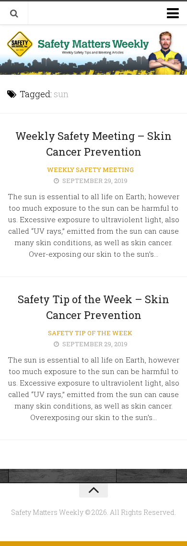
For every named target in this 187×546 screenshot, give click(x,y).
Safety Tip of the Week (90, 333)
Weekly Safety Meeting (90, 169)
